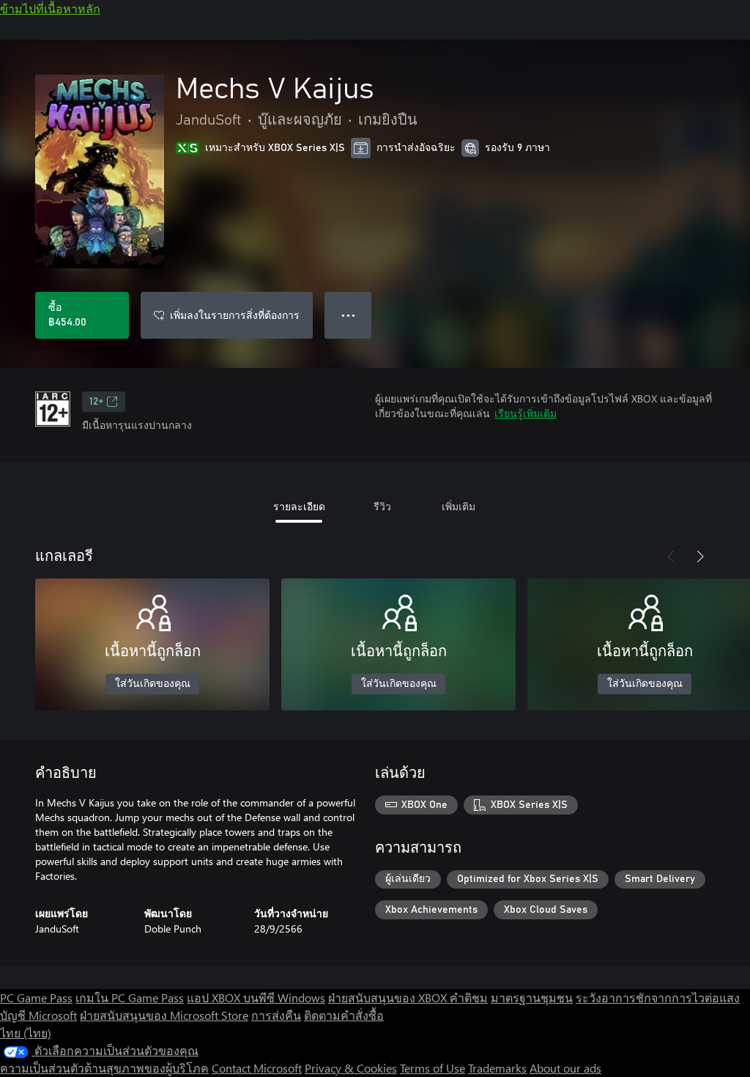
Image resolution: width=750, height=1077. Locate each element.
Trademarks (497, 1068)
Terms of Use (432, 1068)
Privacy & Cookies (351, 1068)
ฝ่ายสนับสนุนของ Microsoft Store (164, 1015)
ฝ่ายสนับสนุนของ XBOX (389, 997)
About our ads (565, 1068)
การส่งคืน (276, 1015)
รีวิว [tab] (382, 506)
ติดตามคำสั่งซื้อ (344, 1015)
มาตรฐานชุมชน (532, 997)
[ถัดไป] (700, 556)
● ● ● (348, 315)
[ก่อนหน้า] (671, 556)
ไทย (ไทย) (25, 1032)
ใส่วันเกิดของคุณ (152, 684)
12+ (96, 402)
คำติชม (469, 997)
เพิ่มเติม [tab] (458, 506)
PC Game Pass (36, 997)
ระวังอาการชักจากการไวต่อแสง (658, 997)
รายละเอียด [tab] (299, 506)
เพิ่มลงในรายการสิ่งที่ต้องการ (235, 315)
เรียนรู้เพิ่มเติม (525, 413)
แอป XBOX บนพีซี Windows (256, 997)
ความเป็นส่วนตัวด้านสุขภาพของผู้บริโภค (104, 1068)
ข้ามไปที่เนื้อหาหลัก (50, 8)
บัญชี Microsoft (38, 1015)
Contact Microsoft (257, 1068)
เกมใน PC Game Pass (129, 997)
